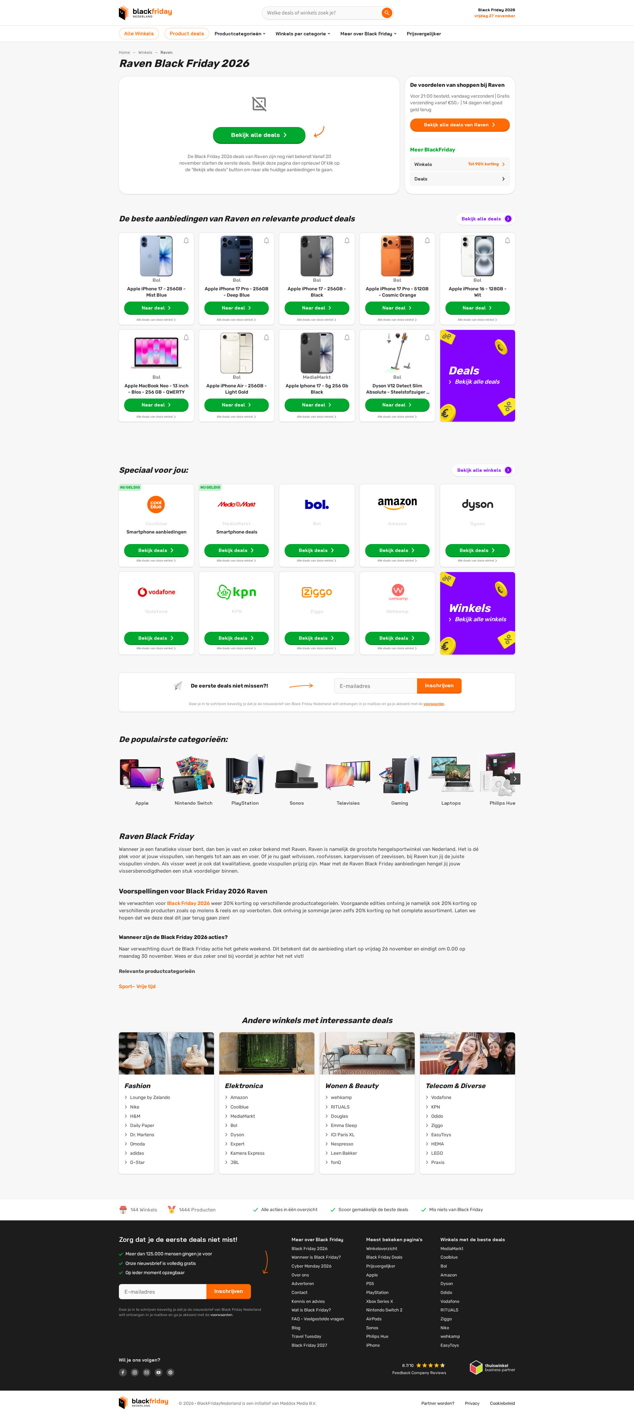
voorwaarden (434, 703)
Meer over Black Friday (366, 33)
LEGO (437, 1153)
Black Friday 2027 (309, 1345)
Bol (317, 524)
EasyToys (441, 1135)
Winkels (145, 52)
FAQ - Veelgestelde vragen (318, 1318)
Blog (296, 1327)
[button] (431, 1366)
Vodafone (156, 611)
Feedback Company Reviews (419, 1372)
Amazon (397, 524)
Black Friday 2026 (188, 903)
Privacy (472, 1403)
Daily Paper (142, 1125)
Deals (420, 179)
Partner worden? (437, 1403)
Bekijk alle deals (481, 219)
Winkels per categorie (301, 33)
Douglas (339, 1116)
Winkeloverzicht (381, 1248)
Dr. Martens (142, 1135)
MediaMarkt (237, 524)
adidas (137, 1153)
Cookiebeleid (502, 1403)
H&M (135, 1116)
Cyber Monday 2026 (312, 1266)
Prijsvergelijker (424, 33)
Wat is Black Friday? (311, 1309)
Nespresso (342, 1144)
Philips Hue (377, 1336)
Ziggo (317, 611)
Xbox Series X (379, 1301)
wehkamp (341, 1097)
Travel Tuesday (306, 1336)
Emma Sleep (344, 1125)
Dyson (477, 524)
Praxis (437, 1162)
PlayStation (377, 1292)
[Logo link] (125, 1373)
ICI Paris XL (343, 1135)
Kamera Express (247, 1153)
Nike (134, 1107)
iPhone (373, 1345)
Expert (237, 1144)
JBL (234, 1162)
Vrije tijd (146, 986)
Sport (125, 986)
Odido (437, 1116)
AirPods (374, 1318)
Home (124, 52)
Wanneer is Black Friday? (316, 1257)
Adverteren (303, 1283)
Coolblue (156, 524)
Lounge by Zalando (150, 1097)
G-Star (137, 1162)
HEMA (437, 1144)
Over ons (300, 1274)
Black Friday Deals (384, 1257)
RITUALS (340, 1107)
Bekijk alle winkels (479, 470)
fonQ (336, 1162)
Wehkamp (397, 611)
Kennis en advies (308, 1301)
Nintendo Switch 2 (384, 1309)
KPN (237, 611)
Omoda (137, 1144)
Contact (299, 1292)
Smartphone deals (236, 532)
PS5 (370, 1283)
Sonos (372, 1327)
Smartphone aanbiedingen (156, 532)
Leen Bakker (344, 1153)
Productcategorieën (238, 33)
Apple (372, 1274)
